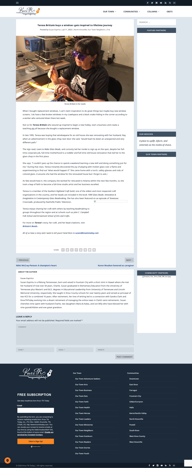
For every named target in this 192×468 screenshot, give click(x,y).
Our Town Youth (82, 453)
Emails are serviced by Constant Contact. (35, 433)
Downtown (134, 379)
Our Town (108, 12)
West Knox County (137, 436)
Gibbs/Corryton (136, 401)
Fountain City (135, 396)
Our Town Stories (82, 447)
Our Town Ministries (84, 425)
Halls (131, 407)
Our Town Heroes (82, 413)
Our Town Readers (83, 442)
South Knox (134, 430)
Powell (132, 425)
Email (19, 405)
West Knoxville (135, 442)
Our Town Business (83, 390)
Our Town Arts (81, 384)
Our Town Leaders (83, 419)
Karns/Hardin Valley (138, 413)
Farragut (133, 390)
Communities (130, 12)
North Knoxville (80, 29)
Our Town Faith (81, 401)
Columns (152, 12)
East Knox (133, 384)
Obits (170, 12)
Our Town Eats (81, 396)
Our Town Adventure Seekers (87, 379)
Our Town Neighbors (96, 29)
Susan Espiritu (55, 29)
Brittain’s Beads (30, 226)
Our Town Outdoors (83, 436)
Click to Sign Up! (36, 441)
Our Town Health (82, 407)
